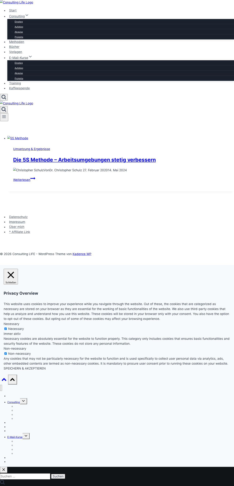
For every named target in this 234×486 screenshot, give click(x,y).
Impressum (17, 222)
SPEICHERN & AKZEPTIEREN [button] (25, 368)
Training (15, 83)
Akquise (19, 31)
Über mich (16, 227)
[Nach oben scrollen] (4, 380)
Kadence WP (82, 254)
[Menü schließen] (1, 388)
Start (12, 10)
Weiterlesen (24, 180)
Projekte (19, 37)
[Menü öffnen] (4, 117)
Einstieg (19, 21)
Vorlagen (15, 52)
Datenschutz (18, 217)
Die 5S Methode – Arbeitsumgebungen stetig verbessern (84, 160)
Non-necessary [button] (15, 348)
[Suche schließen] (3, 470)
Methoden (16, 42)
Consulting (13, 402)
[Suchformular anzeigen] (4, 97)
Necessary (16, 329)
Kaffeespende (19, 88)
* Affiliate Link (19, 232)
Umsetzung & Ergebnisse (31, 149)
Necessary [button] (11, 324)
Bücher (14, 47)
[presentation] (120, 138)
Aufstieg (19, 26)
